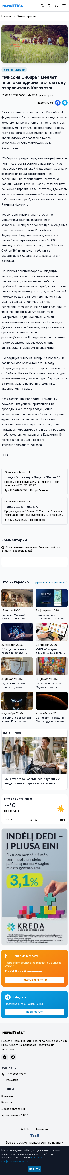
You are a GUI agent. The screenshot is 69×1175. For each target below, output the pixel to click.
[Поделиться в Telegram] (65, 103)
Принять (34, 1168)
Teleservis (42, 1129)
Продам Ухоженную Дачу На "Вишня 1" (32, 477)
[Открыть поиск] (42, 5)
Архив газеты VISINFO (14, 1115)
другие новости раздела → (51, 582)
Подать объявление (35, 979)
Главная (6, 16)
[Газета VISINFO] (49, 5)
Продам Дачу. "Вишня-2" (22, 506)
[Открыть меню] (64, 5)
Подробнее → (39, 490)
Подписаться (34, 1011)
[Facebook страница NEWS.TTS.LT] (13, 1057)
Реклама (6, 1102)
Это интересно (26, 16)
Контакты (7, 1096)
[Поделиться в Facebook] (58, 103)
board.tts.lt (24, 472)
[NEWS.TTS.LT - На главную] (13, 5)
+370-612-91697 (17, 490)
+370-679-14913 (17, 519)
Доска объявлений (13, 1108)
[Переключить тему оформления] (56, 5)
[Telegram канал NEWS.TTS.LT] (4, 1057)
